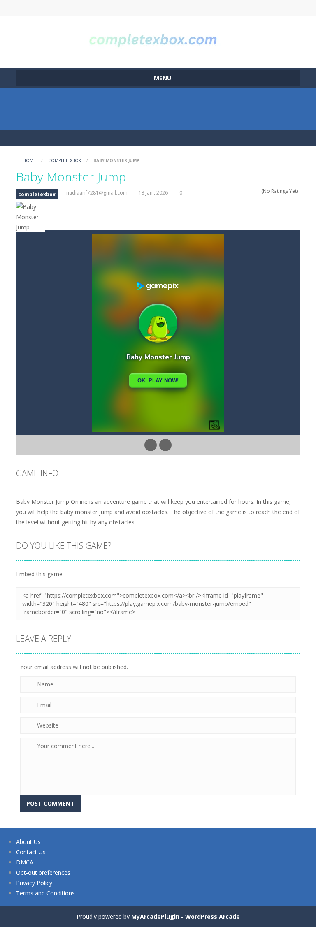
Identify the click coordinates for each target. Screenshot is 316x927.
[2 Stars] (241, 191)
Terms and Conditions (45, 893)
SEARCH (158, 8)
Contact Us (31, 852)
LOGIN (89, 8)
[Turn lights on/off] (150, 445)
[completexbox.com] (158, 38)
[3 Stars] (246, 191)
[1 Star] (236, 191)
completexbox (64, 160)
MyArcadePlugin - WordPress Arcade (185, 916)
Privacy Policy (34, 883)
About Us (28, 842)
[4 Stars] (252, 191)
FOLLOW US (227, 8)
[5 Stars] (257, 191)
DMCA (24, 862)
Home (29, 160)
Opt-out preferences (43, 872)
